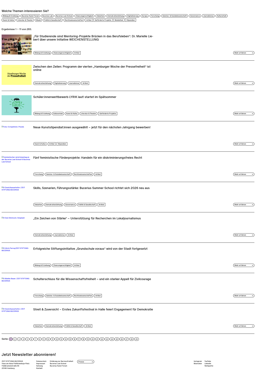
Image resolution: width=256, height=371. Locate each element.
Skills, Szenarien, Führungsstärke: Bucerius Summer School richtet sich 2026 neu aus (91, 188)
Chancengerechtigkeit (84, 16)
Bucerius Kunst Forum (30, 16)
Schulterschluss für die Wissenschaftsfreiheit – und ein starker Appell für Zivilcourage (92, 279)
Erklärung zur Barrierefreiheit (61, 361)
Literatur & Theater (25, 20)
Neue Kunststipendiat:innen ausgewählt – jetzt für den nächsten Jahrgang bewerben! (91, 127)
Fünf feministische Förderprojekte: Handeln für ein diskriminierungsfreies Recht (87, 158)
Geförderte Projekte (103, 20)
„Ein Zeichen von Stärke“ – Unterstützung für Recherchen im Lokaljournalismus (87, 218)
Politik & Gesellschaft (52, 20)
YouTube (207, 361)
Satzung (39, 366)
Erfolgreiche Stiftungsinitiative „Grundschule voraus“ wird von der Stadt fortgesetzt (90, 249)
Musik (38, 20)
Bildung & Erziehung (10, 16)
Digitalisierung (132, 16)
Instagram (198, 361)
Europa (145, 16)
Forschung (155, 16)
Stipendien (130, 20)
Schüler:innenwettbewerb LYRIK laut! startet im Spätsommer (74, 97)
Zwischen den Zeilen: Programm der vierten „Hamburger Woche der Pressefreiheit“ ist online (91, 68)
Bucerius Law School (64, 16)
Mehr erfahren (240, 53)
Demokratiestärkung (115, 16)
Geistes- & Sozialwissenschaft (174, 16)
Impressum (40, 363)
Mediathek (119, 20)
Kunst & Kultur (8, 20)
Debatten (100, 16)
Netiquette (208, 366)
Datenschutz (41, 361)
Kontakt (39, 368)
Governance (195, 16)
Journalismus (208, 16)
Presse (81, 361)
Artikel (89, 20)
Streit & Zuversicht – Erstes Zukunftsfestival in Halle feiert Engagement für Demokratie (93, 309)
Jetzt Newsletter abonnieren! (29, 354)
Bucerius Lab (47, 16)
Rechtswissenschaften (74, 20)
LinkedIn (207, 363)
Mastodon (198, 363)
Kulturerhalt (221, 16)
